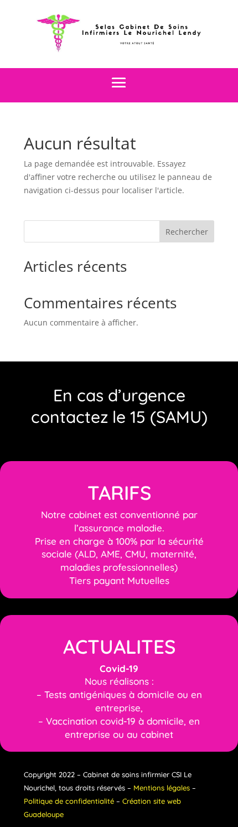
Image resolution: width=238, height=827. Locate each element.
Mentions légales (161, 787)
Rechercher (186, 231)
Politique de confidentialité (69, 801)
